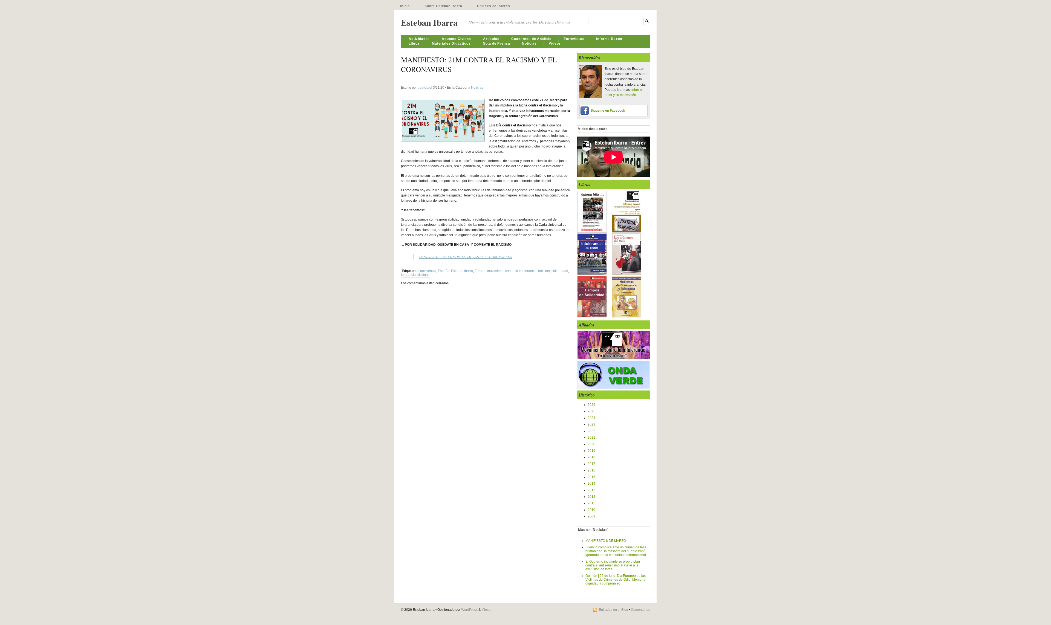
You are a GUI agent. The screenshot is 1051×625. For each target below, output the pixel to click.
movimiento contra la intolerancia (511, 271)
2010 (591, 510)
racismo (544, 271)
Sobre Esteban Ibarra (443, 6)
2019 (591, 451)
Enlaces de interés (493, 6)
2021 (591, 437)
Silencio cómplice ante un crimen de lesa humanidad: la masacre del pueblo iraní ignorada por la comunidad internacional (615, 551)
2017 (591, 464)
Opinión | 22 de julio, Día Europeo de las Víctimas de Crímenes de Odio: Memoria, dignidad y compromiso (615, 579)
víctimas (423, 275)
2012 (591, 497)
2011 (591, 503)
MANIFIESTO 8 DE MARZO (605, 541)
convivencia (427, 271)
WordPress (469, 610)
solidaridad (560, 271)
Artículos (491, 39)
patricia (423, 87)
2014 (591, 483)
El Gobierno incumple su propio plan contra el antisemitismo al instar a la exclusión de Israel (612, 565)
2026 (591, 405)
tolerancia (408, 275)
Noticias (529, 43)
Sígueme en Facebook (608, 110)
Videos (555, 43)
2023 (591, 424)
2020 (591, 444)
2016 (591, 470)
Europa (480, 271)
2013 (591, 490)
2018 (591, 457)
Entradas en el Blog (613, 610)
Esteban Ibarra (429, 22)
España (443, 271)
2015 (591, 477)
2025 (591, 411)
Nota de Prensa (496, 43)
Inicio (405, 6)
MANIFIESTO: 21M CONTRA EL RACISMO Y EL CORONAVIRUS (465, 256)
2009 (591, 516)
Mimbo (486, 610)
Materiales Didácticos (451, 43)
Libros (414, 43)
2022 (591, 431)
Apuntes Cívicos (456, 39)
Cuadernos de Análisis (531, 39)
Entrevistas (574, 39)
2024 (591, 418)
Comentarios (640, 610)
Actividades (419, 39)
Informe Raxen (609, 39)
